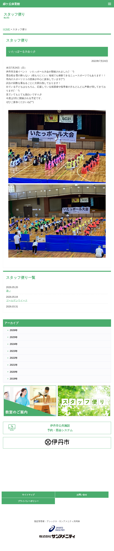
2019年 (14, 378)
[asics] (57, 529)
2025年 (14, 337)
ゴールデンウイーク (16, 300)
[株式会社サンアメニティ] (57, 536)
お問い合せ (82, 494)
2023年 (14, 351)
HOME (6, 29)
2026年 (14, 330)
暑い (8, 291)
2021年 (14, 365)
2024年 (14, 344)
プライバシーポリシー (28, 501)
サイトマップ (28, 494)
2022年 (14, 358)
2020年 (14, 372)
